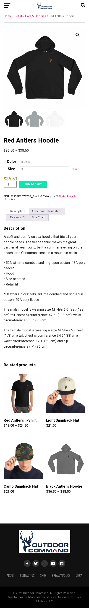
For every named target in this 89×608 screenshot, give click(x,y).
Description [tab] (17, 211)
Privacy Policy (61, 575)
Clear (75, 169)
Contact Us (27, 575)
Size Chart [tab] (38, 217)
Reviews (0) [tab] (17, 217)
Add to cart (33, 184)
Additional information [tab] (46, 211)
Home (8, 16)
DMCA (79, 575)
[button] (77, 35)
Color (11, 161)
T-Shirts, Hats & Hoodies (30, 16)
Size (11, 169)
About (11, 575)
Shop (43, 575)
